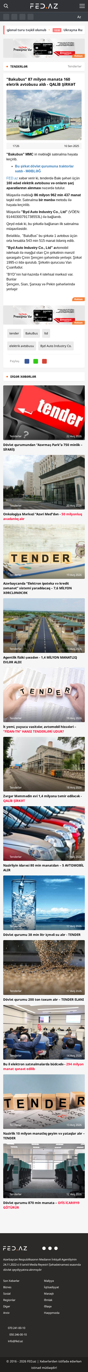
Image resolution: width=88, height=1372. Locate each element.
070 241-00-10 (16, 1328)
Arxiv (6, 1313)
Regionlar (9, 1300)
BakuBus (31, 333)
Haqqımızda (51, 1313)
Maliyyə (49, 1281)
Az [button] (79, 17)
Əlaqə (47, 1306)
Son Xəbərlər (11, 1281)
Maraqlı (49, 1293)
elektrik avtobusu (21, 346)
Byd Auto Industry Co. (56, 346)
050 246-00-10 (18, 1334)
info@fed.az (15, 1341)
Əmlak (48, 1300)
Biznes (7, 1287)
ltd (46, 333)
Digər (6, 1306)
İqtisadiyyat (51, 1287)
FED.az (12, 178)
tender (14, 333)
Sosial (6, 1293)
